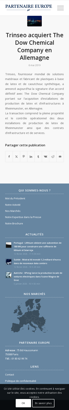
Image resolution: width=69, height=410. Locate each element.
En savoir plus (43, 403)
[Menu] (58, 8)
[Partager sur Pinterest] (23, 156)
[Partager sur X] (16, 156)
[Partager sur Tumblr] (38, 156)
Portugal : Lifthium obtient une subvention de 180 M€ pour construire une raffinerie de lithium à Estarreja (38, 246)
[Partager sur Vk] (45, 156)
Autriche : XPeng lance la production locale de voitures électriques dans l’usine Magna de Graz (38, 276)
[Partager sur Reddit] (52, 156)
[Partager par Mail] (60, 156)
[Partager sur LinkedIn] (30, 156)
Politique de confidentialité (20, 381)
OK (23, 403)
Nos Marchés (13, 211)
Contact (9, 374)
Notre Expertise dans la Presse (23, 217)
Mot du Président (15, 198)
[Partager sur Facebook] (9, 156)
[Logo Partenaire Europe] (28, 8)
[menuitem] (58, 8)
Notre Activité (13, 204)
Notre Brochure (14, 223)
